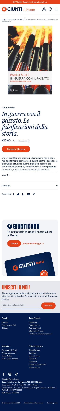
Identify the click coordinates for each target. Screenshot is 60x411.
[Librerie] (50, 9)
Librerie (5, 322)
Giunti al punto (10, 403)
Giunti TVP (33, 362)
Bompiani (32, 353)
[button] (56, 9)
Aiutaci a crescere (9, 353)
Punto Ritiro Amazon (10, 359)
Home (4, 19)
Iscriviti (48, 305)
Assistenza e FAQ (9, 325)
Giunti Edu (33, 359)
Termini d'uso (34, 325)
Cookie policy (52, 403)
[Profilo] (44, 9)
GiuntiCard (33, 322)
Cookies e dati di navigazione (40, 334)
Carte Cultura (7, 356)
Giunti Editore (34, 350)
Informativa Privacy (36, 331)
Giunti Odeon (34, 367)
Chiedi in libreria (16, 149)
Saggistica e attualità (16, 19)
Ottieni (14, 243)
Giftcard (5, 328)
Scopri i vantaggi (31, 243)
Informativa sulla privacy (33, 403)
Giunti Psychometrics (37, 365)
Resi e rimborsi (35, 328)
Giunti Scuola (34, 356)
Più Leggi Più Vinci (9, 350)
